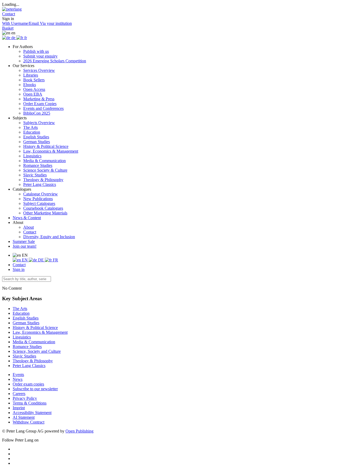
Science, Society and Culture (37, 351)
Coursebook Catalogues (43, 208)
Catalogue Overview (40, 194)
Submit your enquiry (40, 56)
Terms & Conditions (29, 403)
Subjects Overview (39, 122)
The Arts (30, 127)
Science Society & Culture (45, 170)
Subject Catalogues (39, 203)
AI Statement (24, 417)
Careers (19, 393)
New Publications (38, 198)
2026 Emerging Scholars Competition (54, 61)
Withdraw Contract (28, 422)
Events (18, 374)
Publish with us (36, 51)
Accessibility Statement (32, 412)
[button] (8, 14)
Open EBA (32, 94)
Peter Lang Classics (39, 184)
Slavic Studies (35, 175)
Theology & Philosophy (43, 179)
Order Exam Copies (40, 103)
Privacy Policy (25, 398)
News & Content (27, 217)
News (17, 379)
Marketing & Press (38, 99)
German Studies (36, 141)
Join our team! (24, 246)
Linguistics (32, 156)
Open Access (34, 89)
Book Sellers (34, 80)
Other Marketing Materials (45, 213)
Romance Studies (37, 165)
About (28, 227)
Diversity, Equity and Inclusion (49, 236)
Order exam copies (28, 384)
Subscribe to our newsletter (35, 389)
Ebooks (29, 84)
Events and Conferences (43, 108)
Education (31, 132)
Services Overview (39, 70)
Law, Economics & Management (50, 151)
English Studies (36, 137)
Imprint (19, 408)
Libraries (30, 75)
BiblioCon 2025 (36, 113)
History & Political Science (45, 146)
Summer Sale (24, 241)
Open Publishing (79, 431)
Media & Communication (44, 160)
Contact (29, 232)
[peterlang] (12, 9)
